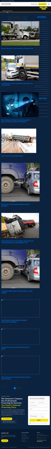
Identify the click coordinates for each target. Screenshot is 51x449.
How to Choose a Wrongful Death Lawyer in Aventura (40, 115)
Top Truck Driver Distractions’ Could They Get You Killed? (15, 348)
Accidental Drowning (38, 20)
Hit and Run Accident (38, 53)
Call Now (5, 440)
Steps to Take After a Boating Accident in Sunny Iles (41, 112)
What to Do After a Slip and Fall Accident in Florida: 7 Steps (40, 102)
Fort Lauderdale (37, 48)
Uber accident (36, 88)
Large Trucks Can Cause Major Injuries (12, 156)
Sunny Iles (36, 82)
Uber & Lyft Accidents (25, 438)
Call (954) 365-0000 (7, 418)
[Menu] (49, 4)
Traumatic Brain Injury (38, 84)
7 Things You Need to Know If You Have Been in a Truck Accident (16, 292)
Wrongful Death (24, 441)
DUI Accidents (37, 46)
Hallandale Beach (37, 51)
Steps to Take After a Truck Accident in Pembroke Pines (41, 108)
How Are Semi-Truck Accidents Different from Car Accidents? (15, 205)
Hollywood (36, 55)
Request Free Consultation (9, 421)
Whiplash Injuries (37, 90)
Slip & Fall (23, 439)
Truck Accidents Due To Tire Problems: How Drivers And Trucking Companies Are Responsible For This (17, 242)
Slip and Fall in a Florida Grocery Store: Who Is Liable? (41, 105)
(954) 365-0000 (34, 4)
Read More (3, 54)
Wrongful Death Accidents (39, 94)
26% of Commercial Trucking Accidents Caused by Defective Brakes (15, 378)
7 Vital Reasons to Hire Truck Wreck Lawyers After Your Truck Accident (17, 84)
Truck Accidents (37, 86)
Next (19, 388)
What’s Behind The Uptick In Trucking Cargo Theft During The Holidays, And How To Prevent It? (15, 121)
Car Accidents (24, 434)
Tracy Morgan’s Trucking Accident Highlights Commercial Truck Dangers (14, 321)
